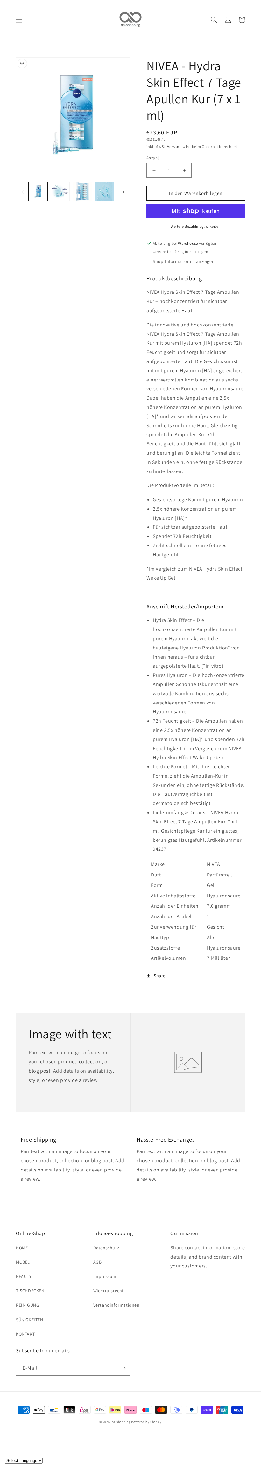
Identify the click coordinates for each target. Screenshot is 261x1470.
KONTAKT (25, 1334)
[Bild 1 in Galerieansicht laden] (37, 191)
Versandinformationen (116, 1305)
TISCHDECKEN (30, 1291)
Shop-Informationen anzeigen (184, 261)
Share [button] (160, 976)
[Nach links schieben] (23, 191)
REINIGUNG (27, 1305)
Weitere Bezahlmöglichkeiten (196, 226)
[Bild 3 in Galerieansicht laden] (82, 191)
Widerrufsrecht (108, 1291)
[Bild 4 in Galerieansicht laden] (104, 191)
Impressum (104, 1276)
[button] (19, 20)
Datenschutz (106, 1248)
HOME (22, 1248)
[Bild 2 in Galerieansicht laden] (60, 191)
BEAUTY (24, 1276)
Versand (174, 146)
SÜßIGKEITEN (29, 1319)
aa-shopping (121, 1422)
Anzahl (152, 158)
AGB (97, 1262)
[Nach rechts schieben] (123, 191)
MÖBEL (23, 1262)
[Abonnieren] (123, 1368)
